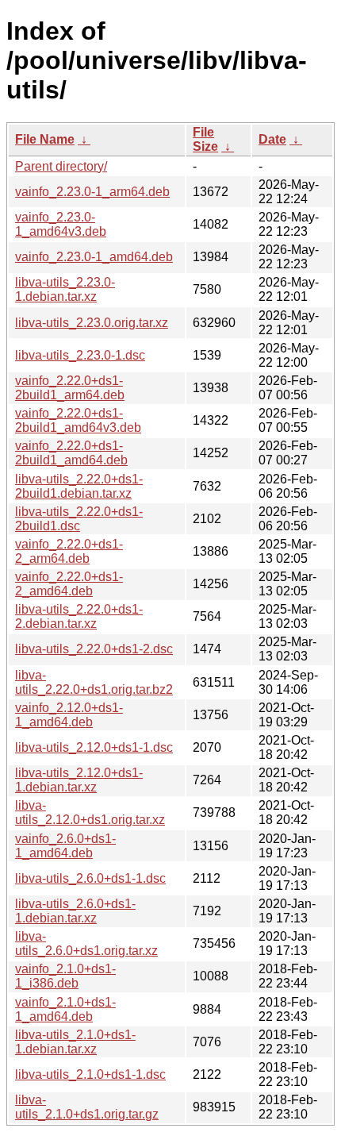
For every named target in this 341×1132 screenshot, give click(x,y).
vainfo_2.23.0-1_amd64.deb (94, 257)
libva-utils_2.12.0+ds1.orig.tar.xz (90, 812)
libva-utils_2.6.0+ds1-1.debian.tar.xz (75, 911)
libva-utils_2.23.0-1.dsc (80, 355)
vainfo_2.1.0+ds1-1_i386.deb (65, 976)
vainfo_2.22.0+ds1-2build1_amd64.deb (71, 453)
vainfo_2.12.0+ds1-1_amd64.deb (69, 715)
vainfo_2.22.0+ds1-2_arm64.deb (69, 551)
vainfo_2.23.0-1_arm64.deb (92, 191)
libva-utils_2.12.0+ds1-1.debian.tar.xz (79, 780)
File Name (45, 139)
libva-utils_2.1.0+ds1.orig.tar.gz (87, 1107)
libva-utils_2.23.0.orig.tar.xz (91, 322)
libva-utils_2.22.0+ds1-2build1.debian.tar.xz (79, 486)
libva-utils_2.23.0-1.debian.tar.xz (65, 289)
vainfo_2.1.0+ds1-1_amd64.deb (65, 1009)
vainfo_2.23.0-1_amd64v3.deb (60, 224)
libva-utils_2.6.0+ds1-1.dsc (90, 878)
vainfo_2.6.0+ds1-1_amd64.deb (65, 846)
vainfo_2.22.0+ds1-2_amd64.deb (69, 584)
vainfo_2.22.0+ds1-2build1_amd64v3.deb (78, 420)
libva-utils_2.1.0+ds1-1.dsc (90, 1074)
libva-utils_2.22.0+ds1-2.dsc (94, 649)
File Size (205, 139)
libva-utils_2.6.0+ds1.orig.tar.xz (86, 943)
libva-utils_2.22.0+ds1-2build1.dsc (79, 519)
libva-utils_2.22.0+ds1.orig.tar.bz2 (94, 682)
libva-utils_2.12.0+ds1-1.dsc (94, 747)
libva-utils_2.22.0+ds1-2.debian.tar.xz (79, 616)
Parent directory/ (61, 166)
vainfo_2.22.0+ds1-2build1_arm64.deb (70, 388)
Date (272, 139)
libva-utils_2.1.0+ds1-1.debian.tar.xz (75, 1042)
